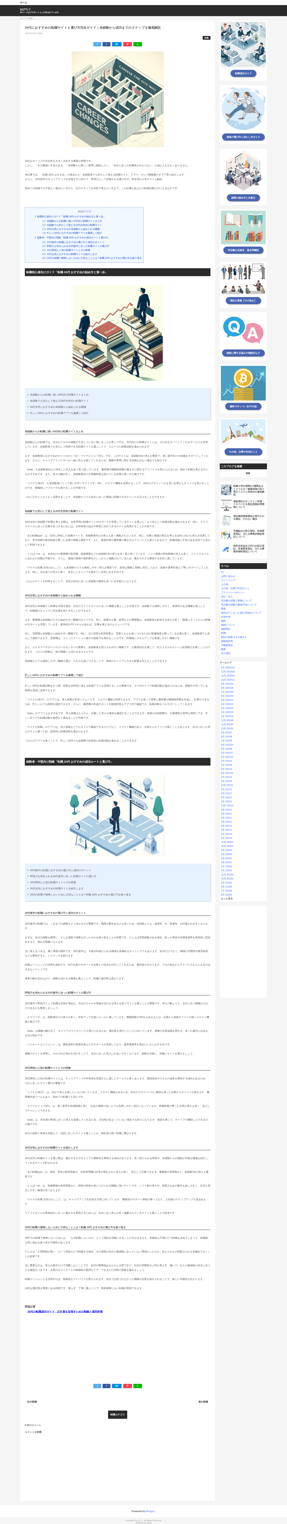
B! (117, 44)
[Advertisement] (114, 1353)
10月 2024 (227, 728)
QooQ (149, 1523)
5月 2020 (226, 854)
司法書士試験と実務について (236, 600)
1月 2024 (226, 765)
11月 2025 (228, 675)
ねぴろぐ (25, 9)
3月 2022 (226, 797)
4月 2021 (226, 826)
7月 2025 (227, 692)
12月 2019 (227, 874)
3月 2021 (226, 830)
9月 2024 (226, 732)
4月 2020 (226, 858)
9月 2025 (227, 684)
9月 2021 (226, 809)
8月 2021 (226, 813)
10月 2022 (227, 785)
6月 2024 (227, 744)
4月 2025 (227, 704)
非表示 (86, 211)
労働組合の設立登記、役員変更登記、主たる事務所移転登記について (248, 534)
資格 (223, 608)
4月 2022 (226, 793)
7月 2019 (226, 890)
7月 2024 (226, 740)
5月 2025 (227, 700)
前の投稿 (203, 1401)
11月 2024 (227, 724)
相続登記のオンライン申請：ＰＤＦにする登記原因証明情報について (248, 504)
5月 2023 (226, 781)
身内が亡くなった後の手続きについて (241, 613)
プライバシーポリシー (233, 592)
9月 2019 (226, 882)
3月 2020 (226, 862)
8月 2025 (227, 688)
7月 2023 (226, 777)
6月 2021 (226, 817)
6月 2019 (226, 895)
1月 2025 (227, 716)
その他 (224, 584)
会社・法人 (227, 596)
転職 (207, 38)
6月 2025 (227, 696)
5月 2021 (226, 822)
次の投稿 (32, 1401)
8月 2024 (226, 736)
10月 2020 (227, 846)
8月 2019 (226, 886)
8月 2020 (226, 850)
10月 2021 (227, 805)
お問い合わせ (228, 576)
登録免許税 (227, 641)
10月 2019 (227, 878)
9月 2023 (226, 769)
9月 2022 (226, 789)
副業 (223, 649)
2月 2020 (226, 866)
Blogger (150, 1511)
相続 (223, 621)
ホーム (23, 2)
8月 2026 (228, 667)
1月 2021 (226, 838)
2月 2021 (226, 834)
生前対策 (225, 617)
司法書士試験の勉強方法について (239, 604)
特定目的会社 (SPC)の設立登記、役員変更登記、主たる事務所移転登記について (248, 549)
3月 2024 (227, 757)
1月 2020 (226, 870)
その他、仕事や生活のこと (235, 588)
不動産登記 (227, 645)
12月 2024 (227, 720)
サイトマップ (228, 580)
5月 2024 (226, 749)
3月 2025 (227, 708)
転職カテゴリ (117, 1414)
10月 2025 (228, 680)
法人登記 (225, 653)
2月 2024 (226, 761)
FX (222, 572)
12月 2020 (227, 842)
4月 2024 (227, 753)
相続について (228, 625)
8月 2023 (227, 773)
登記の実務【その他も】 (234, 637)
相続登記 (225, 629)
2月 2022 (226, 801)
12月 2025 (228, 671)
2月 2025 (227, 712)
